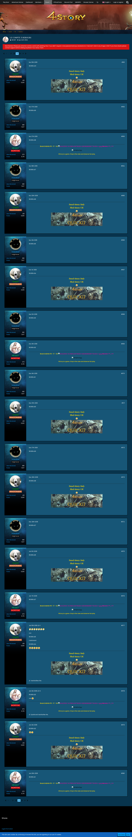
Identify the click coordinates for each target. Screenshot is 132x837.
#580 (123, 773)
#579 (123, 725)
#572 (123, 448)
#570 (123, 373)
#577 (123, 625)
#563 (123, 136)
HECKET (14, 40)
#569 (123, 344)
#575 (123, 551)
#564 (123, 166)
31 (23, 53)
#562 (123, 107)
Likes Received (10, 80)
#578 (123, 691)
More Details (121, 834)
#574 (123, 522)
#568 (123, 314)
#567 (123, 270)
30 (20, 53)
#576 (123, 596)
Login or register (118, 2)
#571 (123, 403)
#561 (123, 62)
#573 (123, 477)
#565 (123, 195)
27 (11, 53)
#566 (123, 240)
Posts (8, 82)
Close (128, 834)
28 (14, 53)
